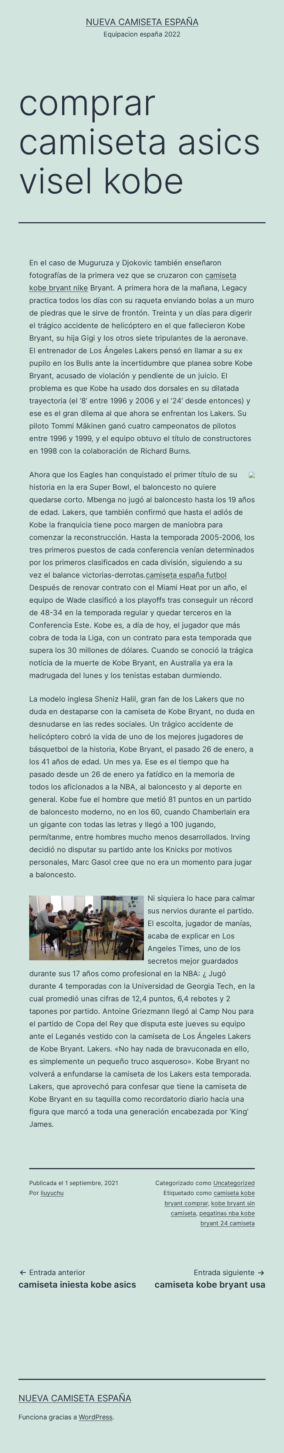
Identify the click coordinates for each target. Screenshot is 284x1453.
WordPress (95, 1417)
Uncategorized (234, 1183)
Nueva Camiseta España (142, 22)
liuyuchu (52, 1193)
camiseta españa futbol (186, 575)
